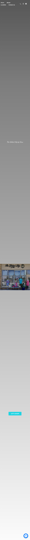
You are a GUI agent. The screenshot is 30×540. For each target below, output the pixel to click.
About (8, 2)
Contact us (12, 5)
